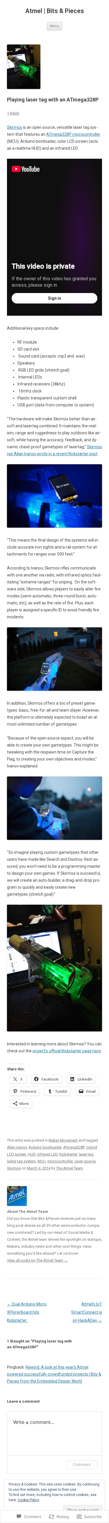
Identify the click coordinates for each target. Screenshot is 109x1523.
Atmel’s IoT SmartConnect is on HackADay (86, 1312)
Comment (82, 1464)
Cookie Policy (28, 1500)
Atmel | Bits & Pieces (54, 11)
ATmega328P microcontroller (73, 134)
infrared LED (47, 1154)
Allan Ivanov (17, 1147)
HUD (31, 1154)
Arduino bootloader (44, 1147)
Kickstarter (68, 1154)
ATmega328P (73, 1147)
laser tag (86, 1154)
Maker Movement (63, 1140)
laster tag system (21, 1161)
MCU (41, 1161)
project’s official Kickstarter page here (67, 1051)
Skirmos (14, 127)
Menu (54, 26)
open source (85, 1161)
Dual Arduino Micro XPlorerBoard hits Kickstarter (27, 1312)
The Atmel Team (69, 1168)
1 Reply (13, 113)
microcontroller (60, 1161)
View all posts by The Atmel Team (37, 1260)
